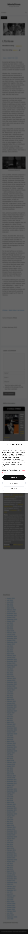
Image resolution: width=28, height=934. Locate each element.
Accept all (14, 477)
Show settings (14, 483)
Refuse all (14, 488)
